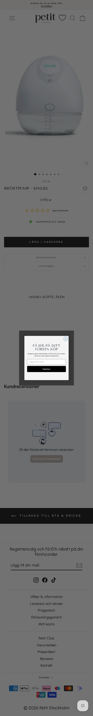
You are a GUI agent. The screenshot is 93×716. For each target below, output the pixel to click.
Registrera (46, 369)
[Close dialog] (66, 339)
